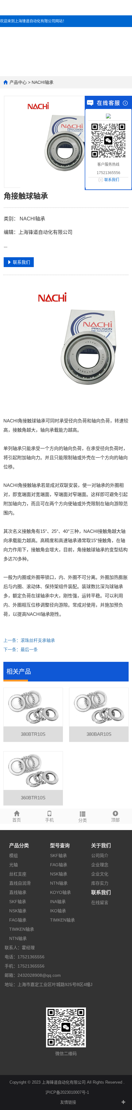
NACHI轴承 (42, 82)
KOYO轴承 (60, 892)
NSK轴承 (17, 910)
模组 (13, 855)
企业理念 (99, 864)
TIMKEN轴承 (21, 929)
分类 (82, 820)
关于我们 (101, 845)
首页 (16, 819)
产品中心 (18, 82)
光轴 (13, 864)
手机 (49, 819)
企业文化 (99, 873)
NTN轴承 (18, 938)
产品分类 (19, 845)
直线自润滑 (20, 883)
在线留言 (99, 902)
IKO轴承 (58, 910)
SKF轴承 (17, 901)
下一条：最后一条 (20, 649)
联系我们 (101, 892)
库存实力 (99, 883)
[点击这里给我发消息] (108, 116)
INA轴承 (58, 901)
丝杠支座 (17, 873)
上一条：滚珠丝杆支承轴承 (29, 640)
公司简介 (99, 855)
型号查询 (60, 845)
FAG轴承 (17, 920)
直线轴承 (17, 892)
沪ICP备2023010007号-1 (67, 1092)
